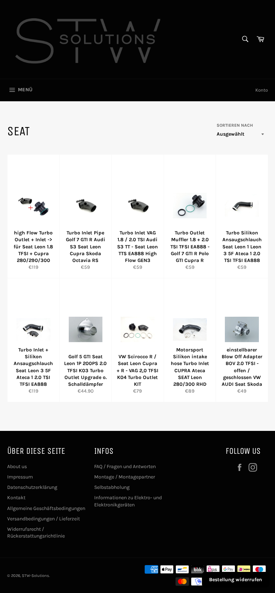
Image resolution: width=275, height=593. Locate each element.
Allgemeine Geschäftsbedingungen (46, 508)
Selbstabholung (112, 487)
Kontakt (16, 498)
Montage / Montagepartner (124, 477)
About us (17, 466)
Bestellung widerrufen (235, 580)
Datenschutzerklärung (32, 487)
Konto (261, 90)
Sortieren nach (235, 125)
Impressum (20, 477)
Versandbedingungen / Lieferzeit (43, 519)
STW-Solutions (35, 575)
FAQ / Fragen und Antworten (125, 466)
